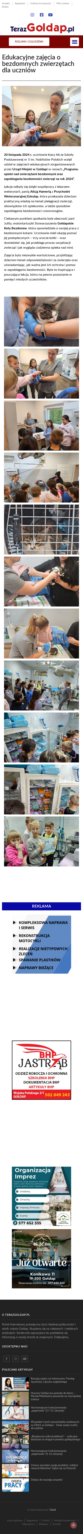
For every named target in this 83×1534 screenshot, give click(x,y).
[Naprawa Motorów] (41, 972)
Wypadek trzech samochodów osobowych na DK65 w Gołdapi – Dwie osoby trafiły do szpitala (55, 1425)
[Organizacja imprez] (41, 1225)
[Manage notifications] (73, 1525)
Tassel (53, 1510)
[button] (74, 41)
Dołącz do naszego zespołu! (47, 1480)
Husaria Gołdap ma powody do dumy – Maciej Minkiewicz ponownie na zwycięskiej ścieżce (56, 1396)
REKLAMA (41, 906)
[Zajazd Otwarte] (41, 1287)
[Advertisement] (41, 1007)
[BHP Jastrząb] (41, 1099)
